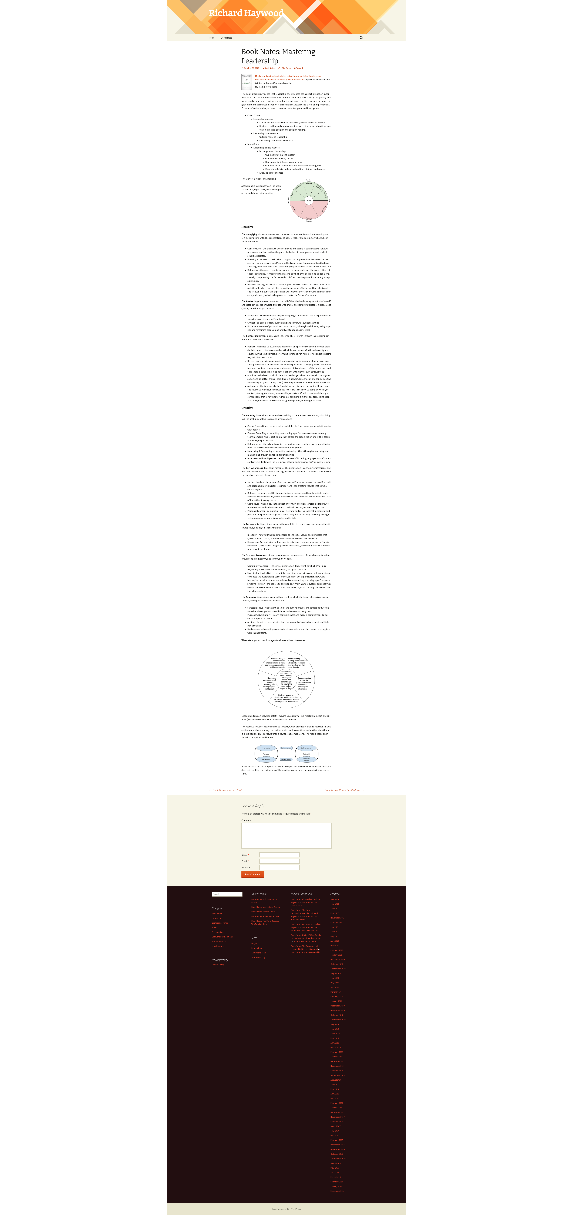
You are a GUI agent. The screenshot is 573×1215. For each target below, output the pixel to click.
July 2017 (335, 1130)
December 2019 (338, 1005)
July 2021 (335, 927)
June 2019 (335, 1033)
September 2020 (338, 968)
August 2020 (336, 973)
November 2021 (338, 917)
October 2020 (337, 964)
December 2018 (338, 1061)
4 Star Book (285, 68)
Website (245, 867)
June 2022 (335, 908)
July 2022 (335, 904)
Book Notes (226, 37)
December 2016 (338, 1144)
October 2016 (337, 1154)
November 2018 (338, 1066)
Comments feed (258, 952)
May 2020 (335, 982)
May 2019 (335, 1038)
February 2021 (337, 950)
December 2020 (338, 959)
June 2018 (335, 1084)
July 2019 (335, 1029)
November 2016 (338, 1149)
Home (211, 37)
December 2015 (338, 1191)
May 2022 (335, 913)
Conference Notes (220, 922)
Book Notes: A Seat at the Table (265, 916)
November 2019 (338, 1010)
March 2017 (336, 1135)
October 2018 (337, 1070)
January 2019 (336, 1056)
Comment (247, 820)
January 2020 (336, 1001)
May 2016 (335, 1167)
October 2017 (337, 1121)
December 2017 (338, 1112)
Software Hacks (219, 941)
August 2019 (336, 1024)
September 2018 (338, 1075)
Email (245, 861)
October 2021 (337, 922)
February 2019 (337, 1052)
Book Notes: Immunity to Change (265, 907)
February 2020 (337, 996)
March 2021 (336, 945)
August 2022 (336, 899)
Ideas (214, 927)
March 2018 (336, 1098)
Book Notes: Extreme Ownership (305, 952)
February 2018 (337, 1103)
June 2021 (335, 931)
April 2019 (335, 1042)
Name (245, 854)
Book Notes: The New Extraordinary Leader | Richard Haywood (304, 913)
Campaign (216, 918)
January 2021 (336, 954)
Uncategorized (218, 946)
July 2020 (335, 978)
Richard (299, 68)
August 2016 (336, 1163)
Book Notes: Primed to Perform (344, 790)
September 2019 (338, 1019)
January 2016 (336, 1186)
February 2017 (337, 1140)
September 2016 (338, 1158)
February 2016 (337, 1181)
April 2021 (335, 941)
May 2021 (335, 936)
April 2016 (335, 1172)
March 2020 (336, 991)
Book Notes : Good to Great (306, 941)
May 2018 (335, 1089)
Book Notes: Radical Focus (263, 911)
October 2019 (337, 1015)
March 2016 (336, 1177)
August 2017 (336, 1126)
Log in (254, 943)
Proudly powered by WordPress (286, 1209)
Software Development (222, 936)
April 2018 (335, 1093)
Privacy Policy (218, 964)
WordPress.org (258, 957)
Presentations (218, 932)
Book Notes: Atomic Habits (226, 790)
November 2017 (338, 1117)
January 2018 (336, 1107)
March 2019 (336, 1047)
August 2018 (336, 1079)
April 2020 (335, 987)
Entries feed (256, 948)
